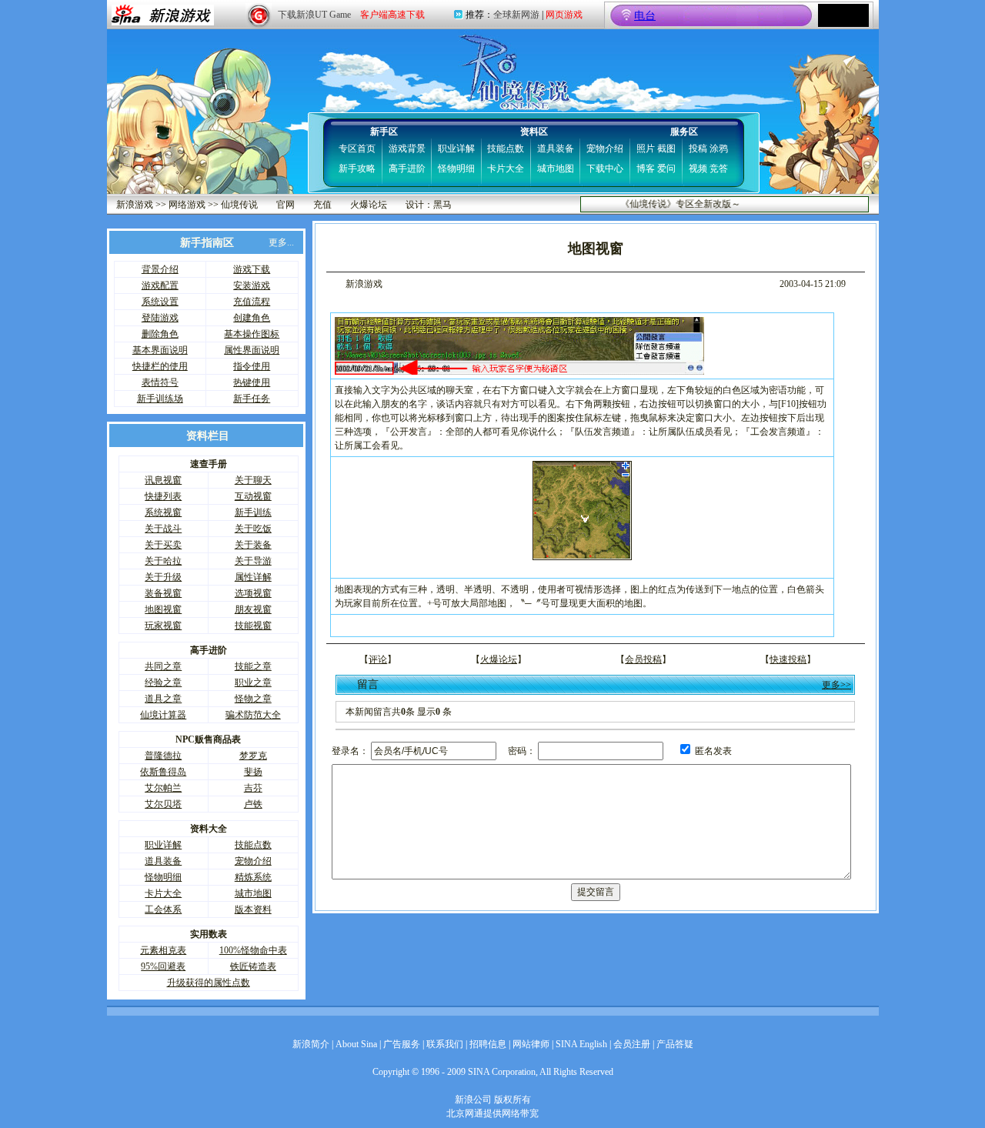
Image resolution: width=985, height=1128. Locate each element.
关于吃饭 (253, 528)
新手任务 (251, 398)
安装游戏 (251, 285)
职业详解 (456, 148)
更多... (281, 242)
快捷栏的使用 (160, 366)
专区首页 (357, 148)
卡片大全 (505, 168)
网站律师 (531, 1044)
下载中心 (604, 168)
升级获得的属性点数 (208, 982)
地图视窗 (163, 609)
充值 (322, 204)
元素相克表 (163, 950)
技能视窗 (253, 625)
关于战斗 (163, 528)
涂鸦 (719, 148)
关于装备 (253, 544)
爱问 (666, 168)
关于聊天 (253, 480)
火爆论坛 (368, 204)
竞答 (719, 168)
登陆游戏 (160, 317)
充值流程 (251, 301)
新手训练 (253, 512)
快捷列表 (163, 496)
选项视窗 (253, 593)
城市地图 (555, 168)
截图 (666, 148)
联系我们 (444, 1044)
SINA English (581, 1044)
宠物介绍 (604, 148)
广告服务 (401, 1044)
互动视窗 (253, 496)
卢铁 (253, 804)
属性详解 (253, 577)
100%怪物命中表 (253, 950)
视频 (698, 168)
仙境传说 (239, 204)
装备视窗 (163, 593)
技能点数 (505, 148)
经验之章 (163, 682)
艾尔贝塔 (163, 804)
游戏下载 (251, 269)
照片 (645, 148)
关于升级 (163, 577)
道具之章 (163, 698)
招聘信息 (487, 1044)
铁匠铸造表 (253, 966)
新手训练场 (160, 398)
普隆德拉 (163, 755)
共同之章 (163, 666)
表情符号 (160, 382)
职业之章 (253, 682)
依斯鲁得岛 (163, 771)
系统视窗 (163, 512)
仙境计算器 (163, 714)
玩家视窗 (163, 625)
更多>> (836, 684)
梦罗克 (253, 755)
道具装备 (555, 148)
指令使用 (251, 366)
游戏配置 (160, 285)
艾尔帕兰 (163, 788)
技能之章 (253, 666)
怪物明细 (456, 168)
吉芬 (253, 788)
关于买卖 (163, 544)
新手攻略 (357, 168)
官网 (285, 204)
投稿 (698, 148)
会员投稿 (643, 659)
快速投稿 (788, 659)
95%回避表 (163, 966)
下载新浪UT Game (314, 14)
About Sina (356, 1044)
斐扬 (253, 771)
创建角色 (251, 317)
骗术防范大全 (253, 714)
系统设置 (160, 301)
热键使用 (251, 382)
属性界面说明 (251, 350)
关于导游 (253, 561)
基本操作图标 (251, 334)
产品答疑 (674, 1044)
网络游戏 (187, 204)
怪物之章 (253, 698)
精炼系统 (253, 877)
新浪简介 (310, 1044)
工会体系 (163, 909)
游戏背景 (407, 148)
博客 (645, 168)
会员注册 (631, 1044)
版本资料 (253, 909)
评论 (378, 659)
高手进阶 (407, 168)
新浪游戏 (134, 204)
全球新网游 (516, 14)
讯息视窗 (163, 480)
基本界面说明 (160, 350)
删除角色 (160, 334)
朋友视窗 (253, 609)
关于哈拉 (163, 561)
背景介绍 (160, 269)
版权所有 (512, 1099)
